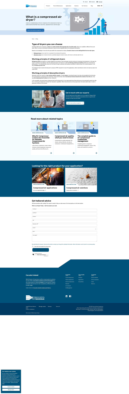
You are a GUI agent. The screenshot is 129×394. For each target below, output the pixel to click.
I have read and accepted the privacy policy (42, 246)
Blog (92, 5)
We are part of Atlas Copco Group (32, 312)
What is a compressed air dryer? (44, 18)
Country (34, 227)
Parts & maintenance (58, 5)
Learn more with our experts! (34, 30)
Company (34, 216)
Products (48, 5)
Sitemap (49, 306)
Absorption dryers (37, 54)
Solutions (76, 5)
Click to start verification (41, 254)
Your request (35, 235)
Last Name (35, 212)
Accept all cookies (11, 386)
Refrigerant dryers (37, 53)
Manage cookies (42, 306)
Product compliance (30, 309)
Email (34, 231)
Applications (68, 5)
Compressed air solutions (77, 188)
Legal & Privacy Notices (31, 306)
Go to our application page (39, 190)
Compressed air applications (45, 188)
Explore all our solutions (71, 190)
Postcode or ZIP (35, 223)
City (33, 220)
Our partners (85, 5)
